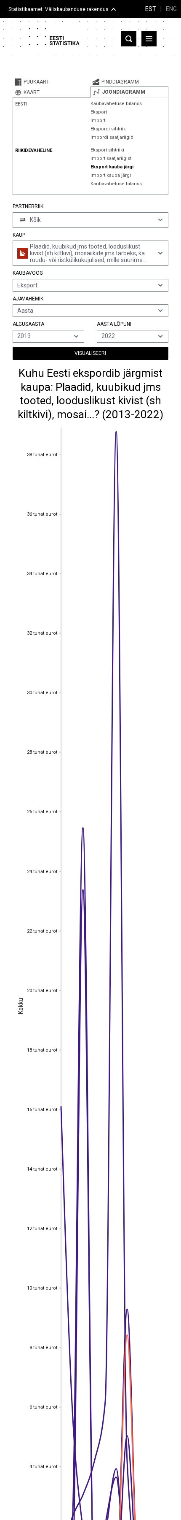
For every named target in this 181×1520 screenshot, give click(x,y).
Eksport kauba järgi (111, 167)
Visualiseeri (90, 353)
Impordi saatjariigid (111, 137)
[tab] (51, 82)
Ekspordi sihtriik (108, 129)
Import (97, 120)
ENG (171, 8)
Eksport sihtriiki (107, 150)
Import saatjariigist (110, 158)
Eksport (98, 112)
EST (150, 8)
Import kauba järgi (110, 175)
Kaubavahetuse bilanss (116, 103)
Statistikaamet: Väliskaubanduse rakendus (58, 9)
